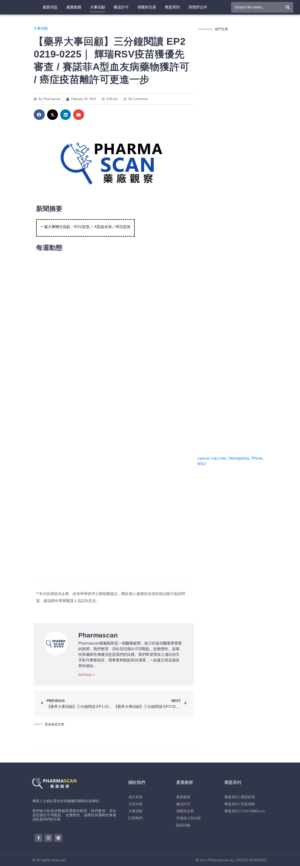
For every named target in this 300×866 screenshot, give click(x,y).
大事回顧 (97, 7)
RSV (202, 464)
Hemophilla (239, 458)
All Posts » (86, 675)
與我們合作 (197, 7)
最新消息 (50, 7)
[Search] (287, 7)
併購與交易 (146, 7)
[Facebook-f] (38, 838)
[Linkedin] (58, 838)
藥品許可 (121, 7)
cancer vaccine (212, 458)
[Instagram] (48, 838)
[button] (39, 114)
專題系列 (172, 7)
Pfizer (257, 458)
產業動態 (73, 7)
